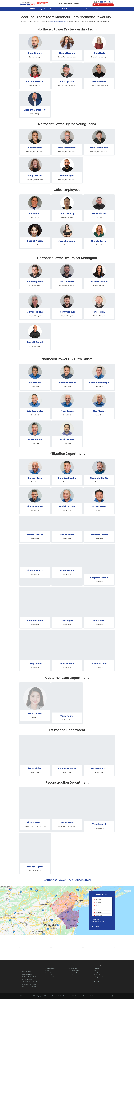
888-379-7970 (105, 2)
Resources (89, 9)
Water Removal (67, 9)
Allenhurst (98, 847)
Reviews (73, 916)
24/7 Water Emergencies (38, 9)
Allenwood (99, 854)
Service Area (80, 9)
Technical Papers (99, 916)
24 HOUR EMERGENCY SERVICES (70, 3)
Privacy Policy (24, 937)
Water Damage (53, 9)
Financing (96, 910)
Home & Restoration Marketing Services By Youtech (83, 937)
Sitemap (96, 923)
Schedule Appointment (103, 5)
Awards (96, 921)
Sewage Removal (51, 916)
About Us (99, 9)
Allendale (98, 844)
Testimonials (74, 919)
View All (97, 868)
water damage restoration (58, 21)
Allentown (98, 851)
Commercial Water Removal (54, 919)
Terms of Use (32, 937)
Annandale (99, 857)
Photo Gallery (74, 910)
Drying (48, 912)
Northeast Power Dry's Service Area (67, 822)
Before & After (74, 914)
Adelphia (98, 841)
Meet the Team (98, 914)
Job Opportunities (99, 919)
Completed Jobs (75, 912)
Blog (95, 912)
